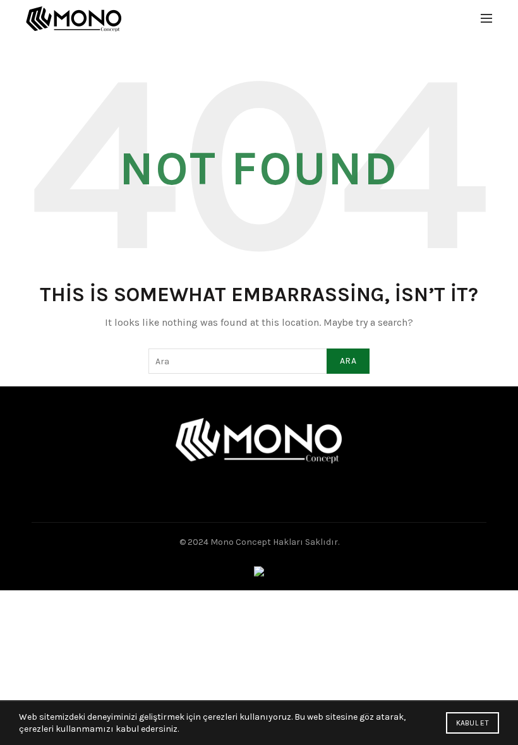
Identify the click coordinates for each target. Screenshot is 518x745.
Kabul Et (472, 722)
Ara (348, 360)
